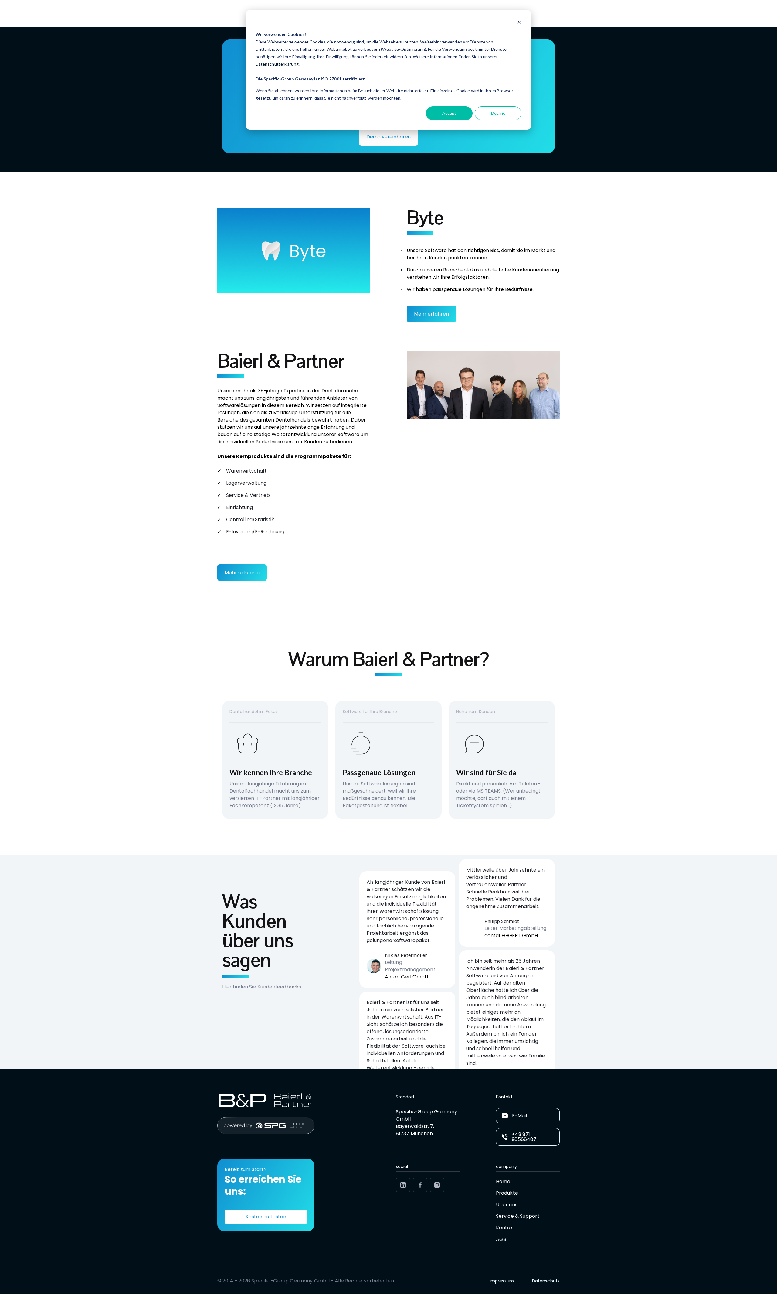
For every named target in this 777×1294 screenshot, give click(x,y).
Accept (449, 113)
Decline (498, 113)
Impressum (502, 1281)
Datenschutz (546, 1281)
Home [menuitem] (503, 1181)
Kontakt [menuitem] (505, 1227)
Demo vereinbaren (388, 136)
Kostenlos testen (266, 1216)
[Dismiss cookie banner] (519, 23)
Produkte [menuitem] (507, 1193)
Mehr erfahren (431, 313)
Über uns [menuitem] (506, 1204)
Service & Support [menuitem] (518, 1216)
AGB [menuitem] (501, 1239)
